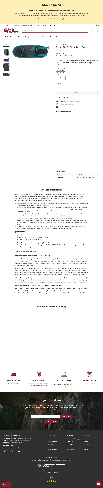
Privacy (45, 470)
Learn (80, 37)
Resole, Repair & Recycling (41, 25)
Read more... (67, 460)
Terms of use (51, 470)
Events (30, 25)
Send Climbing (62, 44)
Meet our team (89, 384)
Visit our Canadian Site (43, 19)
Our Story (5, 25)
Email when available (14, 333)
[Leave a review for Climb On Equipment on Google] (51, 480)
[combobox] (55, 31)
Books (58, 37)
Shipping (58, 55)
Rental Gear (23, 25)
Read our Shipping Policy (59, 19)
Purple (60, 71)
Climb (20, 37)
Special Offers (70, 444)
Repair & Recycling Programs (74, 439)
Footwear (36, 37)
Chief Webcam (70, 449)
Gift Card (52, 25)
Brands (72, 37)
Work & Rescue (10, 37)
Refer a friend (51, 422)
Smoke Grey (57, 71)
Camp (27, 37)
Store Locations (52, 449)
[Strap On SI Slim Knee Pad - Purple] (60, 161)
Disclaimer (57, 470)
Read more (71, 65)
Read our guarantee (41, 385)
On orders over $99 (13, 384)
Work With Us (52, 447)
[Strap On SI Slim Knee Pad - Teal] (57, 163)
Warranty (86, 449)
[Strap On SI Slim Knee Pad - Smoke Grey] (57, 161)
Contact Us (87, 439)
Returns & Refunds (89, 447)
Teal (63, 71)
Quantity (59, 83)
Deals (65, 37)
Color (60, 68)
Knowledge (51, 444)
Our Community (14, 25)
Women (44, 37)
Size (57, 74)
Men (51, 37)
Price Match (87, 444)
